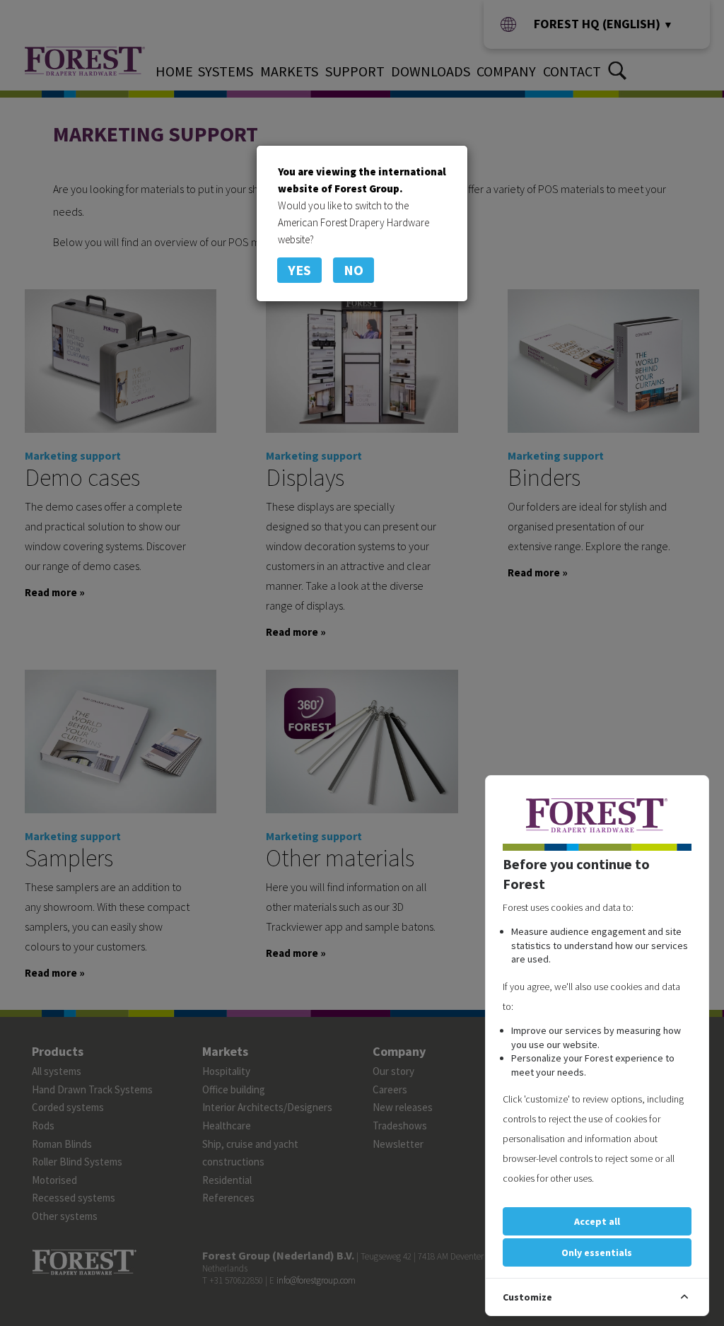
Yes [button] (299, 270)
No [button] (353, 270)
